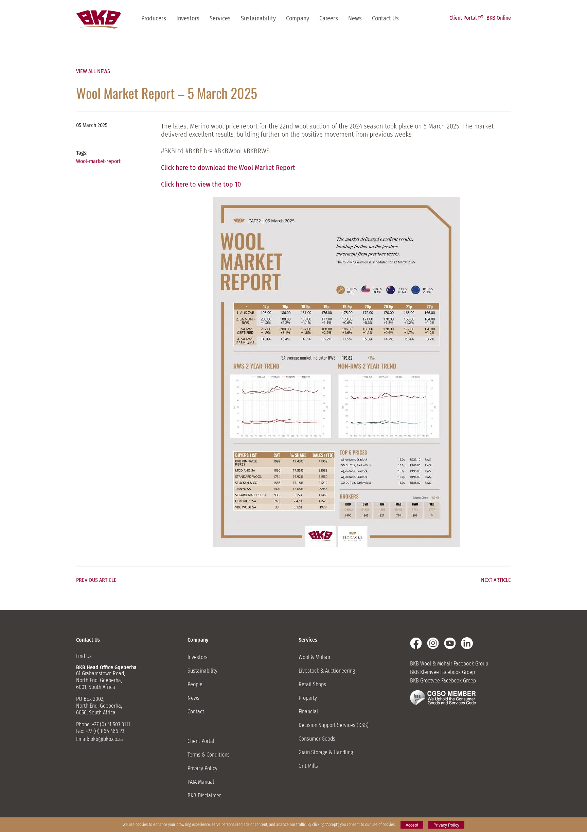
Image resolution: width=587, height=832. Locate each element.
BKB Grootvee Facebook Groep (443, 680)
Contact (196, 711)
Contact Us (385, 18)
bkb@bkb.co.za (106, 739)
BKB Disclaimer (204, 795)
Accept (412, 825)
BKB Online (498, 18)
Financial (308, 711)
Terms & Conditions (209, 754)
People (195, 684)
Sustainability (258, 18)
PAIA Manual (201, 782)
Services (220, 18)
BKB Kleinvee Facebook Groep (442, 672)
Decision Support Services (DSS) (334, 725)
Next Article (496, 580)
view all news (93, 71)
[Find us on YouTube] (450, 643)
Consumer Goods (317, 738)
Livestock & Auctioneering (327, 671)
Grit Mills (308, 766)
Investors (187, 18)
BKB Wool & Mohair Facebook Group (449, 663)
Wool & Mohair (315, 657)
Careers (328, 18)
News (355, 18)
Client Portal (463, 18)
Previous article (96, 580)
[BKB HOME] (98, 19)
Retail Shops (312, 684)
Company (297, 18)
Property (308, 698)
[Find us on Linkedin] (467, 643)
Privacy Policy (202, 768)
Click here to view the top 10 (201, 184)
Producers (153, 18)
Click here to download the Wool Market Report (228, 167)
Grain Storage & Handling (326, 752)
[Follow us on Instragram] (433, 643)
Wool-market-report (98, 161)
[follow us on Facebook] (416, 643)
